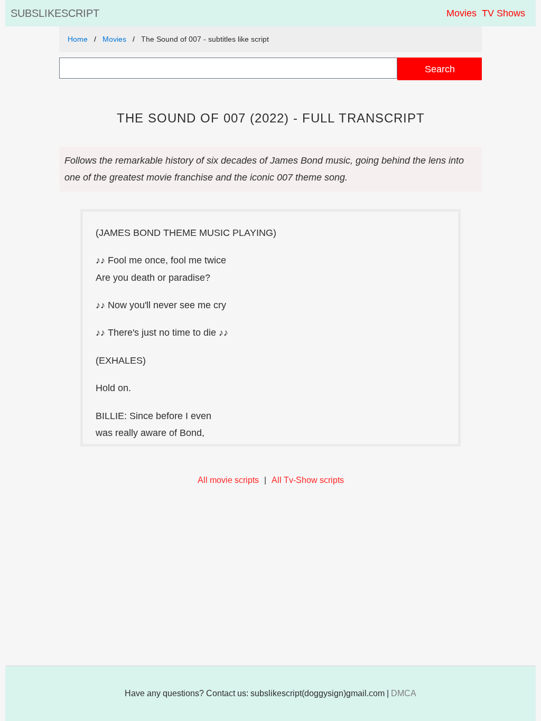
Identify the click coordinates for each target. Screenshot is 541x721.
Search (440, 68)
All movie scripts (228, 480)
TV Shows (503, 13)
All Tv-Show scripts (308, 480)
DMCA (403, 693)
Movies (461, 13)
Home (78, 39)
